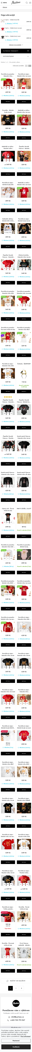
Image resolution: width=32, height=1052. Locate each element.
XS (6, 305)
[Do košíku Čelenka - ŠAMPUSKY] (24, 391)
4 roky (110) (8, 232)
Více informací (25, 1036)
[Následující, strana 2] (16, 988)
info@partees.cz (17, 1017)
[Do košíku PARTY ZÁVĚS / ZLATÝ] (24, 536)
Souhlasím (16, 1047)
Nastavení (16, 1041)
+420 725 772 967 (17, 1020)
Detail (8, 101)
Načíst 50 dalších (17, 981)
